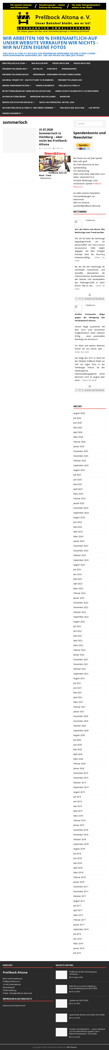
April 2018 (77, 867)
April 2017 (77, 910)
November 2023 (80, 550)
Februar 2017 (79, 919)
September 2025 (81, 465)
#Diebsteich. (93, 339)
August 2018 (79, 848)
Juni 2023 (77, 574)
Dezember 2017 (80, 886)
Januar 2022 (78, 654)
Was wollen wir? (40, 63)
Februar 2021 (79, 706)
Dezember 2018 (80, 830)
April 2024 (77, 531)
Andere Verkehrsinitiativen (15, 85)
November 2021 (80, 664)
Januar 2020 (78, 768)
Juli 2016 (77, 934)
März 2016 (78, 943)
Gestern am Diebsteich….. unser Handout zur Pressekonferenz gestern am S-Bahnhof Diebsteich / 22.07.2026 (87, 1031)
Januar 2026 (78, 446)
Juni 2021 (77, 687)
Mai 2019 (77, 806)
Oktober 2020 (79, 725)
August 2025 (79, 470)
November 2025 (80, 456)
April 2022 (77, 640)
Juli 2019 (77, 796)
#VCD (83, 330)
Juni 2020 (77, 744)
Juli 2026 (77, 418)
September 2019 (81, 787)
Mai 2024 (77, 527)
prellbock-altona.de (23, 993)
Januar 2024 (78, 541)
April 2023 (77, 583)
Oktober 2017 (79, 896)
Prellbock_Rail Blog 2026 (72, 108)
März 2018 (78, 872)
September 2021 (81, 673)
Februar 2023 (79, 593)
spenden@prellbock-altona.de (86, 205)
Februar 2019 (79, 820)
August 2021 (79, 678)
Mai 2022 (77, 635)
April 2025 (77, 489)
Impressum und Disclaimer (42, 96)
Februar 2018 (79, 877)
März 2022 (78, 645)
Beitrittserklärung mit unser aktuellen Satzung (26, 91)
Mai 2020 (77, 749)
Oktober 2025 (79, 460)
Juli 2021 (77, 683)
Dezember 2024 (80, 508)
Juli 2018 (77, 853)
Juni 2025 (77, 479)
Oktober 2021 (79, 668)
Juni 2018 (77, 858)
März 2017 (78, 915)
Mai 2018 (77, 863)
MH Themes (72, 1047)
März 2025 (78, 493)
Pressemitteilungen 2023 (70, 80)
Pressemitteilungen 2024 (14, 69)
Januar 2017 (78, 924)
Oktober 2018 (79, 839)
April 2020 (77, 754)
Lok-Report (94, 108)
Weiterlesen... (46, 178)
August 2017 (79, 901)
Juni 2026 (77, 422)
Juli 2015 (77, 953)
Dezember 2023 (80, 545)
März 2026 (78, 437)
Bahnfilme (65, 96)
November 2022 (80, 607)
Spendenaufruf (69, 69)
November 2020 (80, 721)
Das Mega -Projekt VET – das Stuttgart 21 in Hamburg (28, 80)
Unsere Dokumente (45, 85)
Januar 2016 (78, 948)
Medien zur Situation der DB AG (17, 102)
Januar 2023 (78, 598)
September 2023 (81, 560)
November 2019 (80, 777)
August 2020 (79, 735)
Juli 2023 (77, 569)
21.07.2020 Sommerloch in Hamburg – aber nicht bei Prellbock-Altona (53, 137)
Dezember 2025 (80, 451)
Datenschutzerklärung (14, 96)
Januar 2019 (78, 825)
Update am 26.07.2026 (78, 1000)
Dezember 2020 (80, 716)
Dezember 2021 (80, 659)
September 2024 (81, 512)
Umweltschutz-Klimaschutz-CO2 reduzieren (76, 91)
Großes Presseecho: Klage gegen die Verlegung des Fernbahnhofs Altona (90, 317)
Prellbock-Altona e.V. (69, 85)
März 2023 (78, 588)
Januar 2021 (78, 711)
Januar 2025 (78, 503)
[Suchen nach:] (89, 123)
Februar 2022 (79, 650)
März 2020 (78, 759)
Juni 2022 (77, 631)
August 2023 (79, 564)
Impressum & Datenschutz (14, 1005)
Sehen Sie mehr (82, 352)
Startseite (52, 69)
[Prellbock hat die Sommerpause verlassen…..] (61, 977)
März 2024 (78, 536)
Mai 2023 (77, 579)
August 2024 (79, 517)
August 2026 (79, 413)
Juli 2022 (77, 626)
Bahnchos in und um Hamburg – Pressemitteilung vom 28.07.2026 (83, 987)
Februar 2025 (79, 498)
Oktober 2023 (79, 555)
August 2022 (79, 621)
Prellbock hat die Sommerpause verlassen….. (83, 972)
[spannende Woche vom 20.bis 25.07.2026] (61, 1020)
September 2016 (81, 929)
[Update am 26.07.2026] (61, 1006)
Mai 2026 (77, 427)
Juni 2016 (77, 938)
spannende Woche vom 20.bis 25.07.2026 (86, 1014)
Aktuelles (38, 69)
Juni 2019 (77, 801)
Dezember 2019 (80, 773)
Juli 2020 (77, 740)
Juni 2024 (77, 522)
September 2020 (81, 730)
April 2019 (77, 811)
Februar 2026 (79, 441)
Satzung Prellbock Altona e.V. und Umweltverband (27, 108)
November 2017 (80, 891)
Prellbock (59, 148)
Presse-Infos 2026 (60, 63)
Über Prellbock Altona (13, 63)
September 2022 (81, 616)
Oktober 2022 (79, 612)
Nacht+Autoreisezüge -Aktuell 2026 (56, 102)
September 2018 (81, 844)
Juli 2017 (77, 905)
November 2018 (80, 834)
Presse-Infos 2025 (82, 63)
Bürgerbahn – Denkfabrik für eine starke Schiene (57, 74)
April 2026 (77, 432)
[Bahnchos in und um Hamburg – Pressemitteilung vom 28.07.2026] (61, 992)
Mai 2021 (77, 692)
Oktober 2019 (79, 782)
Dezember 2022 (80, 602)
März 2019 (78, 815)
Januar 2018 (78, 882)
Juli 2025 (77, 474)
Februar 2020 (79, 763)
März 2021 (78, 702)
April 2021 (77, 697)
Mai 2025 (77, 484)
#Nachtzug (100, 254)
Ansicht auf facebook (94, 298)
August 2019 (79, 792)
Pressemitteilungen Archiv (15, 74)
